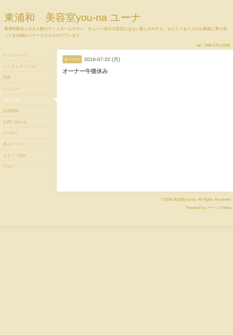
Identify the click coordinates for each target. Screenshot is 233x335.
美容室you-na (185, 199)
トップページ (15, 55)
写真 (7, 77)
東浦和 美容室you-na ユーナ (72, 17)
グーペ (212, 208)
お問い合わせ (15, 122)
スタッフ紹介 (15, 155)
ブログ (9, 166)
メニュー (11, 88)
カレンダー (13, 99)
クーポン (11, 133)
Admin (226, 208)
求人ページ (13, 144)
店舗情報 (11, 110)
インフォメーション (21, 66)
